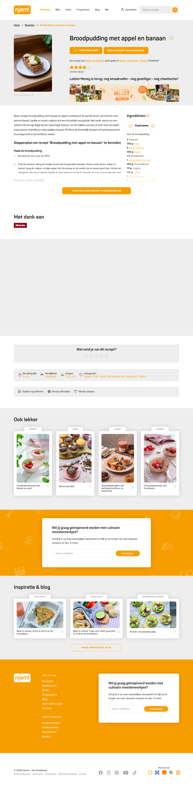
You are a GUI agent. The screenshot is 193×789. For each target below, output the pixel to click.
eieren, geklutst (136, 148)
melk (137, 144)
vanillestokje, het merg (139, 160)
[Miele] (20, 225)
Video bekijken (88, 51)
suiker (138, 152)
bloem (137, 172)
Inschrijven (128, 554)
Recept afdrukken (61, 392)
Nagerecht (132, 376)
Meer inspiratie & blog (96, 648)
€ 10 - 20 (70, 376)
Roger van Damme (94, 61)
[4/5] (80, 67)
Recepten (30, 25)
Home (17, 25)
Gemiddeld (50, 376)
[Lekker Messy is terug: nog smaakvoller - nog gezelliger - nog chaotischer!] (124, 93)
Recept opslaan (86, 392)
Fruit (96, 376)
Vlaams (142, 376)
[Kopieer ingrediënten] (148, 116)
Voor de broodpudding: (138, 134)
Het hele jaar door (116, 376)
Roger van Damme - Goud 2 (134, 61)
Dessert (88, 376)
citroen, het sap (136, 176)
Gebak (102, 376)
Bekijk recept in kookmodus (126, 51)
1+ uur (26, 376)
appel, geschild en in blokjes (142, 181)
